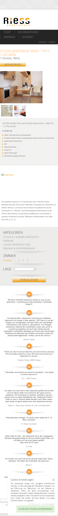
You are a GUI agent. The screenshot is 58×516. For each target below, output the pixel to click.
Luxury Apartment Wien (16, 244)
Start (7, 32)
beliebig (7, 260)
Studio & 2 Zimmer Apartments (21, 237)
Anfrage (9, 37)
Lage (7, 269)
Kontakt (27, 37)
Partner (4, 502)
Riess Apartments (17, 21)
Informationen (28, 32)
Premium (8, 240)
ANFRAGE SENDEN (12, 64)
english (52, 41)
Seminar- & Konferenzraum (19, 248)
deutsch (43, 41)
